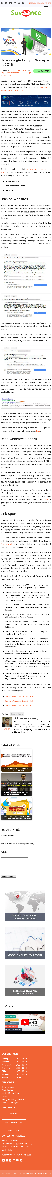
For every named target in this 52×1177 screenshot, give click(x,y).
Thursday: (14, 1068)
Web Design (7, 1090)
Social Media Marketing (12, 1093)
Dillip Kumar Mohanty (10, 73)
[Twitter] (8, 729)
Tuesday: (14, 1062)
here (38, 431)
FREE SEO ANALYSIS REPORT (40, 3)
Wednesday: (14, 1065)
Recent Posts (17, 714)
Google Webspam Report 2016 (19, 701)
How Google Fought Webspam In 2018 (26, 62)
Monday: (14, 1059)
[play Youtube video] (25, 1022)
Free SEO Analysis (10, 1103)
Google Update (7, 75)
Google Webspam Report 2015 (19, 696)
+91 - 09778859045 (14, 1122)
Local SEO (7, 1096)
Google (28, 73)
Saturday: (14, 1074)
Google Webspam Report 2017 (19, 705)
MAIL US (13, 1114)
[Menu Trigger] (45, 4)
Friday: (14, 1071)
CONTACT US (14, 1131)
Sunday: (11, 1077)
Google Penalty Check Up (13, 1099)
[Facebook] (5, 729)
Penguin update (8, 544)
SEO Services (8, 1087)
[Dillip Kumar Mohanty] (7, 726)
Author (5, 714)
